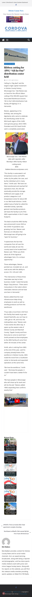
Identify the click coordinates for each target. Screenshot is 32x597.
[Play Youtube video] (17, 401)
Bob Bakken (15, 80)
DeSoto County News (16, 10)
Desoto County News (9, 63)
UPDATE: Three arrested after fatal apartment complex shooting (14, 526)
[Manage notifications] (3, 593)
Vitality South (17, 592)
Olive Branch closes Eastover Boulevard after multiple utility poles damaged (17, 3)
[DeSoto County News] (3, 40)
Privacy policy (23, 594)
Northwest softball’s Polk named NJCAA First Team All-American (16, 532)
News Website (7, 592)
